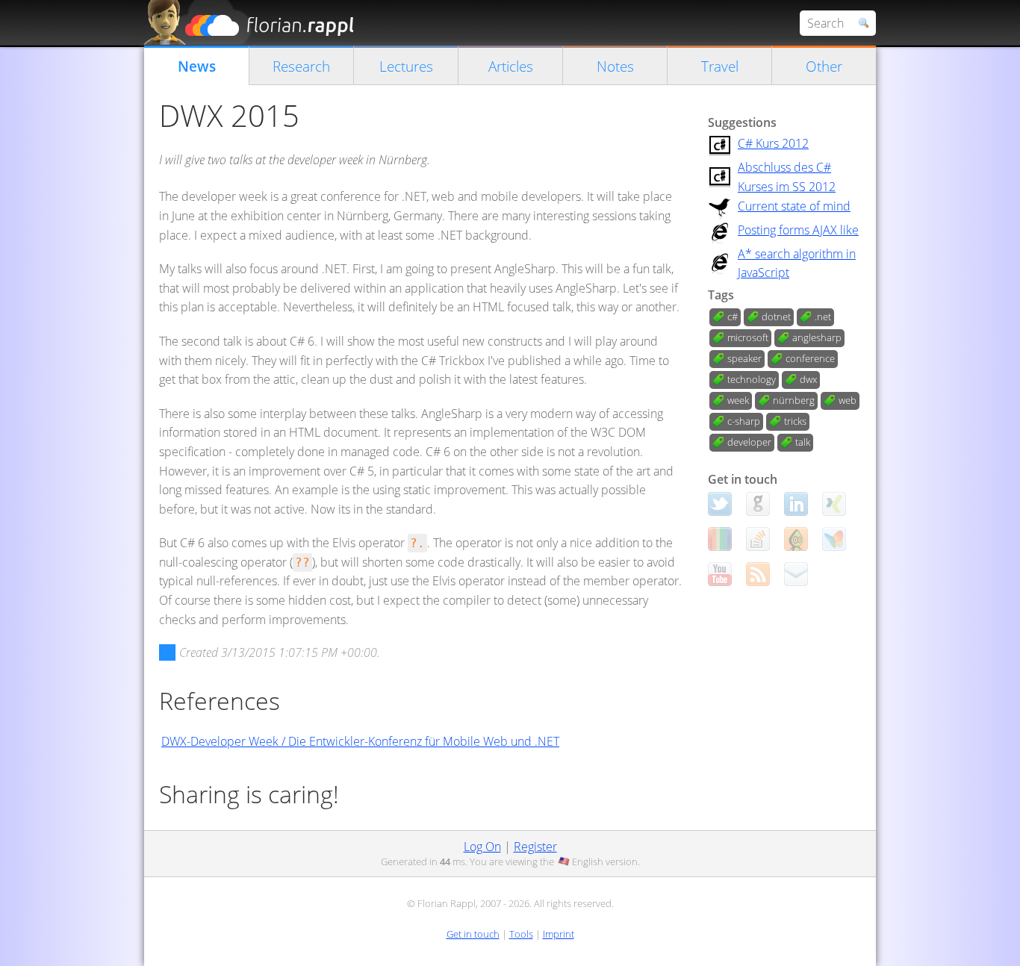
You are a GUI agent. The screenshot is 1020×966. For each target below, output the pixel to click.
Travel (719, 66)
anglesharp (817, 337)
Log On (482, 846)
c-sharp (743, 421)
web (847, 400)
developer (749, 442)
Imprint (558, 934)
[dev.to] (720, 539)
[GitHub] (758, 504)
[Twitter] (720, 504)
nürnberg (794, 400)
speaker (744, 358)
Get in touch (473, 934)
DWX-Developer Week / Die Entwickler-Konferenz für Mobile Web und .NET (360, 741)
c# (732, 316)
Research (301, 66)
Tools (521, 934)
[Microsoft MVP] (834, 539)
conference (810, 358)
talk (802, 442)
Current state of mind (794, 206)
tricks (795, 421)
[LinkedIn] (796, 504)
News (197, 66)
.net (823, 316)
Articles (510, 66)
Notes (615, 66)
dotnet (776, 316)
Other (824, 66)
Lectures (406, 66)
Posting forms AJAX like (798, 230)
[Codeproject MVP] (796, 539)
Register (535, 846)
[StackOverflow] (758, 539)
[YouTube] (720, 574)
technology (751, 379)
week (738, 400)
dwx (808, 379)
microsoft (747, 337)
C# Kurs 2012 (773, 143)
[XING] (834, 504)
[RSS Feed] (758, 574)
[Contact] (796, 574)
